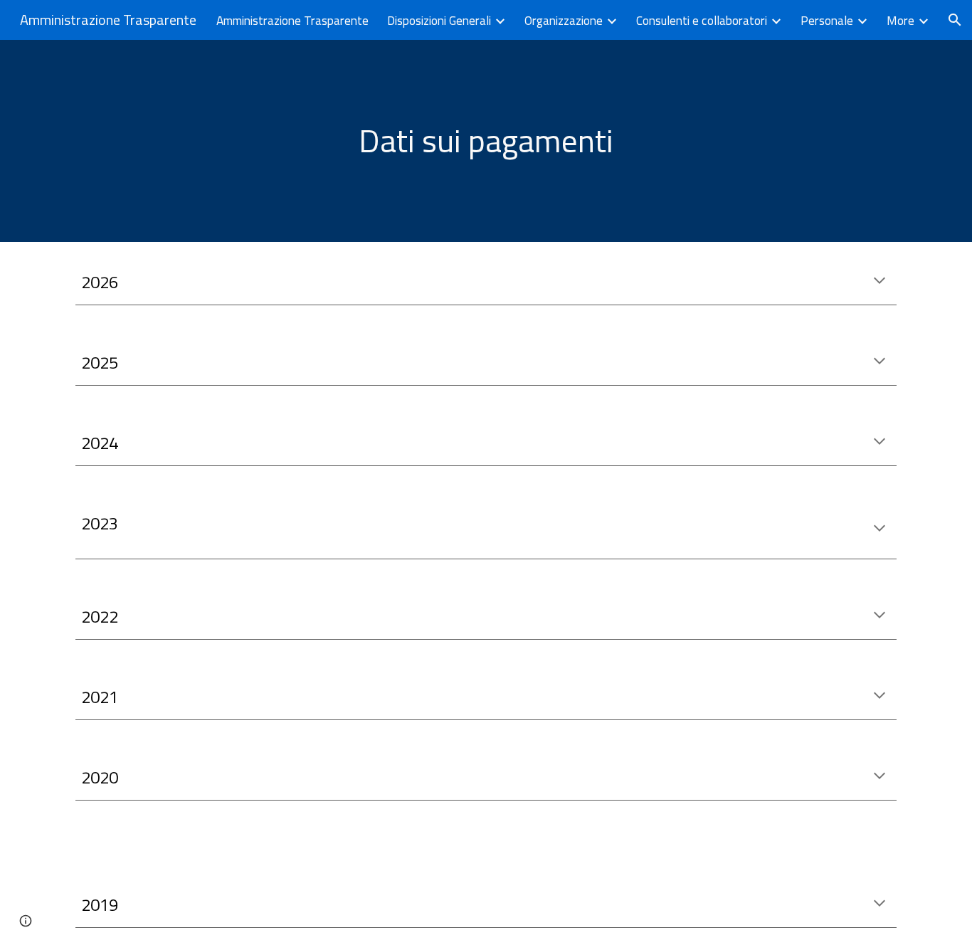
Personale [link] (827, 20)
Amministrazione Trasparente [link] (292, 20)
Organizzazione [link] (563, 20)
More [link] (900, 20)
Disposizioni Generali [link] (439, 20)
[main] (486, 141)
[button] (955, 20)
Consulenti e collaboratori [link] (701, 20)
